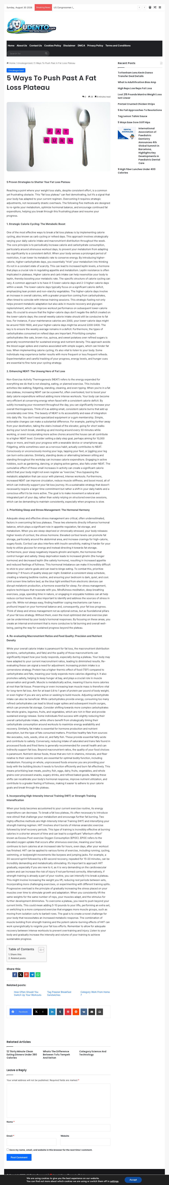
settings (114, 1181)
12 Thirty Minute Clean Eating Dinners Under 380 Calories (22, 1054)
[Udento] (31, 25)
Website (65, 1135)
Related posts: (18, 958)
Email (10, 1135)
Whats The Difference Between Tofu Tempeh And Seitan (56, 1054)
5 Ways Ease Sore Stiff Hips (134, 122)
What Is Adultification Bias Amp (137, 82)
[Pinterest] (68, 1012)
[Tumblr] (60, 1012)
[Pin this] (26, 974)
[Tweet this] (20, 974)
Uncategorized (24, 63)
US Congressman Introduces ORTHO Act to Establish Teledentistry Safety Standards (97, 7)
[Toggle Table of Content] (39, 950)
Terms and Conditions (118, 45)
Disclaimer (69, 45)
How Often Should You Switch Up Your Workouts (27, 993)
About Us (22, 45)
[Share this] (14, 974)
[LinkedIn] (52, 1012)
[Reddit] (76, 1012)
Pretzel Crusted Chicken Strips (136, 104)
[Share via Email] (91, 1012)
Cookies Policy (52, 45)
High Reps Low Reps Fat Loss (135, 88)
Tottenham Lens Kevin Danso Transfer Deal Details (135, 74)
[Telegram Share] (32, 974)
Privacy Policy (95, 45)
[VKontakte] (84, 1012)
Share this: (16, 954)
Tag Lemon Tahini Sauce (132, 116)
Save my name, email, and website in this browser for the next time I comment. (50, 1150)
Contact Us (35, 45)
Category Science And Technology (92, 1053)
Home (11, 45)
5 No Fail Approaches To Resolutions (140, 110)
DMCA (81, 45)
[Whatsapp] (37, 974)
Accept (133, 1179)
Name (11, 1121)
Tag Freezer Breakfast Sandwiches (59, 993)
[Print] (99, 1012)
